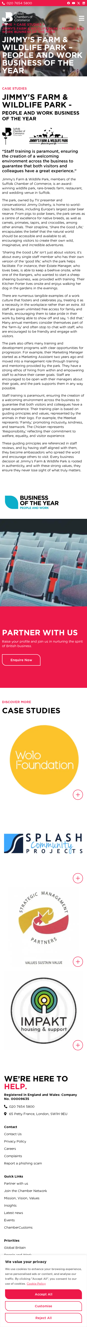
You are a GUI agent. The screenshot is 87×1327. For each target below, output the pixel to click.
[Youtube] (73, 3)
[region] (43, 1291)
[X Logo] (78, 3)
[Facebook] (68, 3)
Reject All (43, 1318)
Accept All (43, 1294)
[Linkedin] (83, 3)
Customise (43, 1306)
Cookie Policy (36, 1283)
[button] (81, 18)
